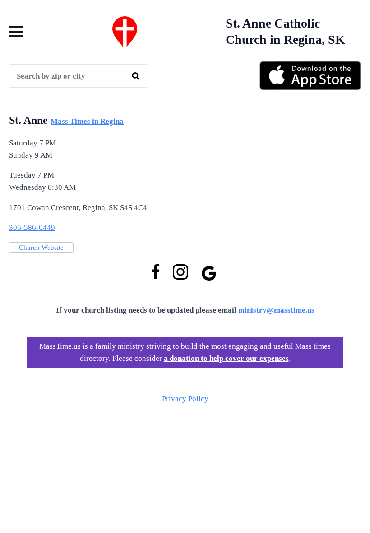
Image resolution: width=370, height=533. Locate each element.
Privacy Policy (185, 398)
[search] (136, 76)
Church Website (41, 247)
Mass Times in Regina (87, 121)
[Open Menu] (16, 31)
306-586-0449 (32, 227)
